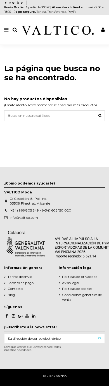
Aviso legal (70, 283)
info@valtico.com (24, 217)
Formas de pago (21, 283)
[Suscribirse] (99, 338)
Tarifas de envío (20, 277)
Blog (11, 295)
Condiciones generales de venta (82, 297)
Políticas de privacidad (80, 277)
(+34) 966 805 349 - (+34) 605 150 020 (40, 210)
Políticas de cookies (77, 289)
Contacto (15, 289)
